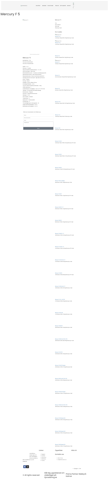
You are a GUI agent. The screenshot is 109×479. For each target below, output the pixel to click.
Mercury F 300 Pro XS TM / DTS (61, 404)
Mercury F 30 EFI (58, 154)
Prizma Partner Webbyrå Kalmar (76, 475)
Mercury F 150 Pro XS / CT (60, 286)
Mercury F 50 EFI (58, 193)
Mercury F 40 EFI (58, 167)
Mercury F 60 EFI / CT (59, 207)
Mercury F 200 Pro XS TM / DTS (61, 338)
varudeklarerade (30, 461)
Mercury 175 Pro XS (59, 312)
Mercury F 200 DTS (59, 325)
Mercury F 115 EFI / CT (59, 246)
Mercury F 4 (57, 55)
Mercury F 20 (57, 128)
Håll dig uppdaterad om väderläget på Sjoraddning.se (54, 475)
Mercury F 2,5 (57, 36)
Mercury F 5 (57, 62)
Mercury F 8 (57, 88)
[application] (40, 5)
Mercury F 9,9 (57, 101)
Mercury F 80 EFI (58, 220)
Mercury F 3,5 (57, 42)
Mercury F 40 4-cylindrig (59, 180)
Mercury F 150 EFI (58, 273)
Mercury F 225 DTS (59, 352)
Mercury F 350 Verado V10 (60, 418)
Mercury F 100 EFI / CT (59, 233)
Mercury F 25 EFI (58, 141)
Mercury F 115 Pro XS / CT (60, 259)
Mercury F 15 (57, 114)
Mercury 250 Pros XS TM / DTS (61, 378)
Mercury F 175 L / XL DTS (60, 299)
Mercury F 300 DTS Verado (60, 391)
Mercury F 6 (57, 75)
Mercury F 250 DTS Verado (60, 365)
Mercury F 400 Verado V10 (60, 431)
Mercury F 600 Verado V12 (60, 444)
